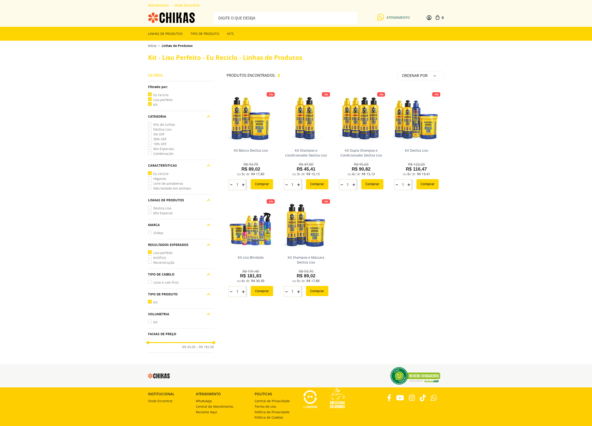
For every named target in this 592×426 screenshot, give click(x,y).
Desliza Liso (162, 129)
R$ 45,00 (188, 347)
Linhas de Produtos (177, 46)
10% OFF (159, 144)
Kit (155, 104)
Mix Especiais (163, 149)
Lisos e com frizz (166, 282)
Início (152, 45)
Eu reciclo (160, 95)
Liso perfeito (163, 100)
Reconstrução (163, 262)
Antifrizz (159, 257)
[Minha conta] (429, 18)
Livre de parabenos (168, 183)
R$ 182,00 (205, 347)
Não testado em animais (172, 188)
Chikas (158, 233)
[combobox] (285, 17)
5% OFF (159, 134)
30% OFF (159, 139)
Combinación (163, 153)
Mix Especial (163, 213)
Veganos (159, 178)
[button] (181, 87)
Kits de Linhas (164, 124)
